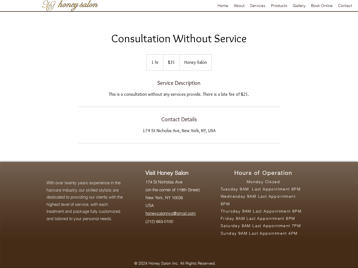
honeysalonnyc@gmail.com (170, 213)
